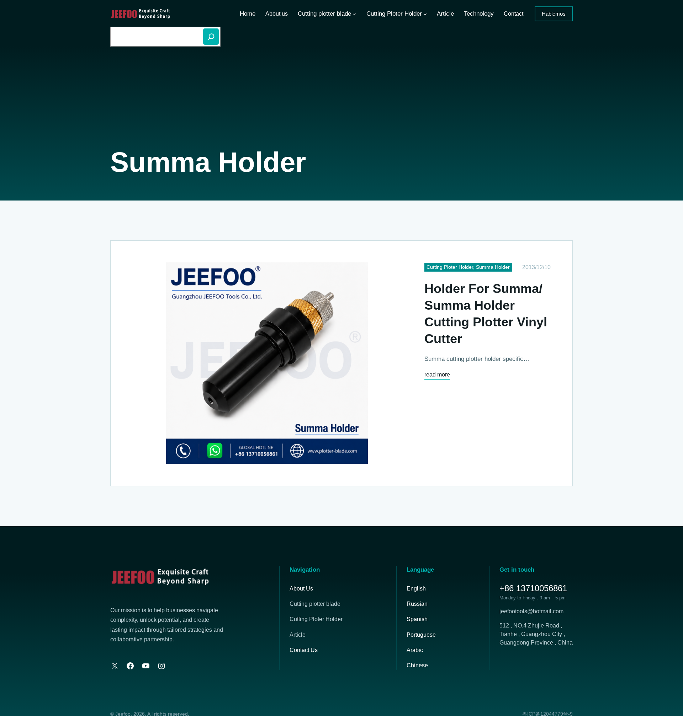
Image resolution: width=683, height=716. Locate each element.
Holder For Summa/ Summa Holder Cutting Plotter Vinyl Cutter (485, 313)
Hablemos (554, 14)
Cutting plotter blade (315, 604)
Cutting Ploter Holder (450, 267)
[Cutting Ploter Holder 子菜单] (425, 14)
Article (298, 635)
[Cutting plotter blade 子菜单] (354, 14)
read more (437, 376)
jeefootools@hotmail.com (531, 611)
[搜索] (211, 36)
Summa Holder (493, 267)
